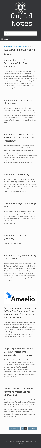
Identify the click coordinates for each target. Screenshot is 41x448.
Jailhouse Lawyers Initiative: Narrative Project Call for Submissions (18, 391)
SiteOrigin (21, 443)
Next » (34, 428)
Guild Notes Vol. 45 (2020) (18, 46)
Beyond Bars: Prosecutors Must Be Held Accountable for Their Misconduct (20, 137)
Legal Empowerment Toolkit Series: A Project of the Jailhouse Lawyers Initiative (18, 351)
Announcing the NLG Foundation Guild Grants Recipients (16, 63)
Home (6, 46)
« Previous (13, 428)
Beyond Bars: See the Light (17, 174)
